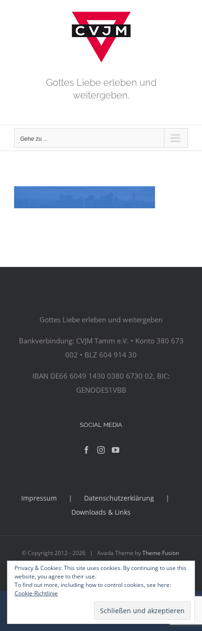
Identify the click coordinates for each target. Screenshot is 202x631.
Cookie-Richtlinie (36, 593)
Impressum (39, 498)
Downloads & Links (101, 512)
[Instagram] (101, 450)
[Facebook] (86, 450)
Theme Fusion (160, 553)
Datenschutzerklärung (119, 498)
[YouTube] (115, 450)
